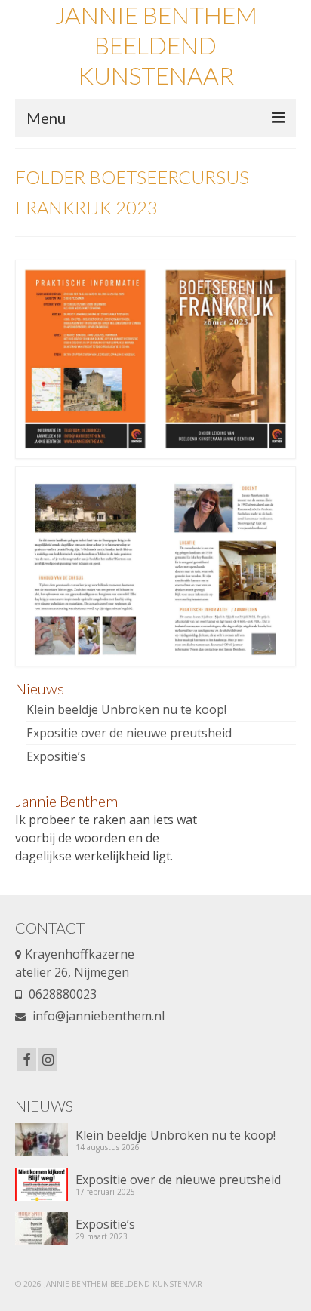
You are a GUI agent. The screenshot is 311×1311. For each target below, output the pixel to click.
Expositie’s (56, 756)
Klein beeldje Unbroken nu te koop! (126, 709)
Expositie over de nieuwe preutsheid (129, 733)
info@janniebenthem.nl (97, 1016)
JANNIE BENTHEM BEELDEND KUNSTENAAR (155, 45)
